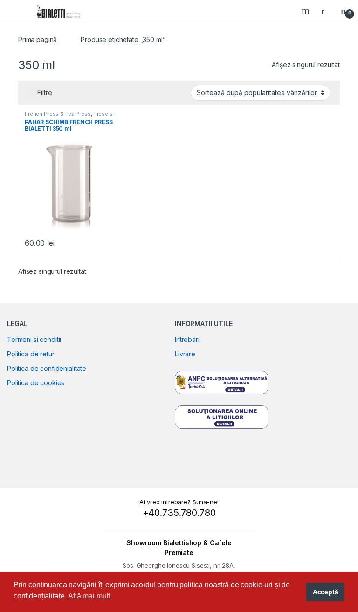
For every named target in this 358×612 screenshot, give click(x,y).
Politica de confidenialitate (46, 368)
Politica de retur (31, 354)
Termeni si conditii (34, 339)
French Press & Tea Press (58, 114)
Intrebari (187, 339)
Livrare (185, 354)
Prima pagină (37, 39)
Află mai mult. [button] (90, 596)
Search (307, 11)
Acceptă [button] (325, 592)
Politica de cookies (35, 383)
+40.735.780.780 (179, 512)
